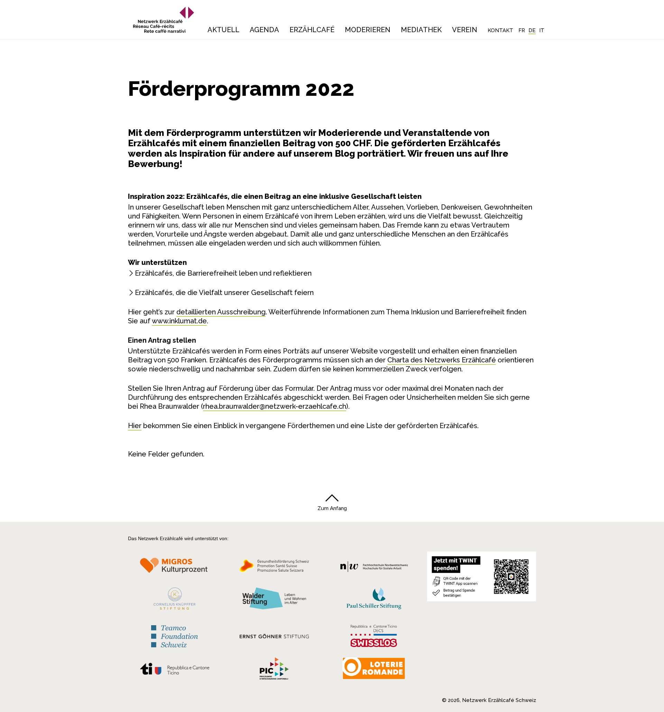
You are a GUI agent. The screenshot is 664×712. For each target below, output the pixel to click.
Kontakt (500, 30)
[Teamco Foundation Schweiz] (174, 635)
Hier (134, 426)
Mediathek (421, 30)
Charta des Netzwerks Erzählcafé (441, 360)
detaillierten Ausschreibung (221, 312)
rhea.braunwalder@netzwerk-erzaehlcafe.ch (274, 406)
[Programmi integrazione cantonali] (274, 670)
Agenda (264, 30)
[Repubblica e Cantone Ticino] (174, 670)
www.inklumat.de (179, 321)
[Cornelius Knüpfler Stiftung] (174, 600)
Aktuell (223, 30)
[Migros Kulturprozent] (174, 568)
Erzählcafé (311, 30)
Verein (464, 30)
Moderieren (367, 30)
